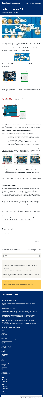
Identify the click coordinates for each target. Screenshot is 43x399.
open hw (3, 365)
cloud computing (5, 338)
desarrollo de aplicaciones (7, 341)
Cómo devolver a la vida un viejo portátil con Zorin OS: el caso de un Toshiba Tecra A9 (20, 265)
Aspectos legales (30, 3)
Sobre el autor (38, 3)
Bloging (3, 335)
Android (3, 331)
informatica (4, 355)
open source (4, 367)
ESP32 (3, 351)
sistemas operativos (6, 373)
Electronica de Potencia (6, 346)
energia (3, 350)
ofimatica (4, 364)
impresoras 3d (5, 354)
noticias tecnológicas (6, 363)
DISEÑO (3, 342)
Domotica (4, 343)
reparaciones (4, 372)
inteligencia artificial (6, 357)
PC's (3, 368)
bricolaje (4, 337)
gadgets (3, 352)
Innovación (4, 356)
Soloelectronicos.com (11, 2)
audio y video (4, 334)
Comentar (37, 241)
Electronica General (5, 348)
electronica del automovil (6, 347)
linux (3, 360)
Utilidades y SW (5, 374)
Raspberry (4, 369)
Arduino (3, 333)
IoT (3, 359)
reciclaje (3, 370)
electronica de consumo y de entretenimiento (10, 345)
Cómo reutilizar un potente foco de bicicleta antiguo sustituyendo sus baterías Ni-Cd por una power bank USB (21, 275)
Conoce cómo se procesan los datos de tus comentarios (30, 244)
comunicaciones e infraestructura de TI (9, 339)
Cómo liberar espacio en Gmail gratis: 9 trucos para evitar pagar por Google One (18, 270)
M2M (3, 361)
